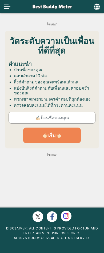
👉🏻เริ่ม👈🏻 (52, 135)
